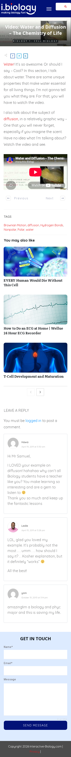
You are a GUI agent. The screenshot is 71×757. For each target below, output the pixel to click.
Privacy (35, 751)
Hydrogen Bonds (51, 225)
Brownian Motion (15, 225)
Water (9, 64)
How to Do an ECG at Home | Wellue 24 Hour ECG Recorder (35, 317)
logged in (33, 420)
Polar (21, 229)
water (30, 229)
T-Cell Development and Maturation (35, 362)
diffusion (11, 119)
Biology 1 (22, 41)
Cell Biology (46, 41)
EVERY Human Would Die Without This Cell (35, 269)
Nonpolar (10, 229)
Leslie (24, 525)
